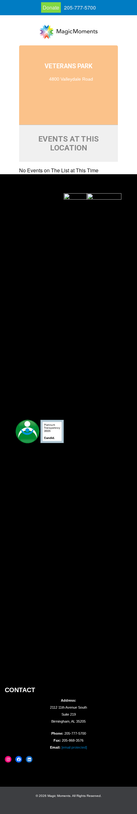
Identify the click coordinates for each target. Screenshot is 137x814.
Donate (51, 7)
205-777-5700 (80, 7)
